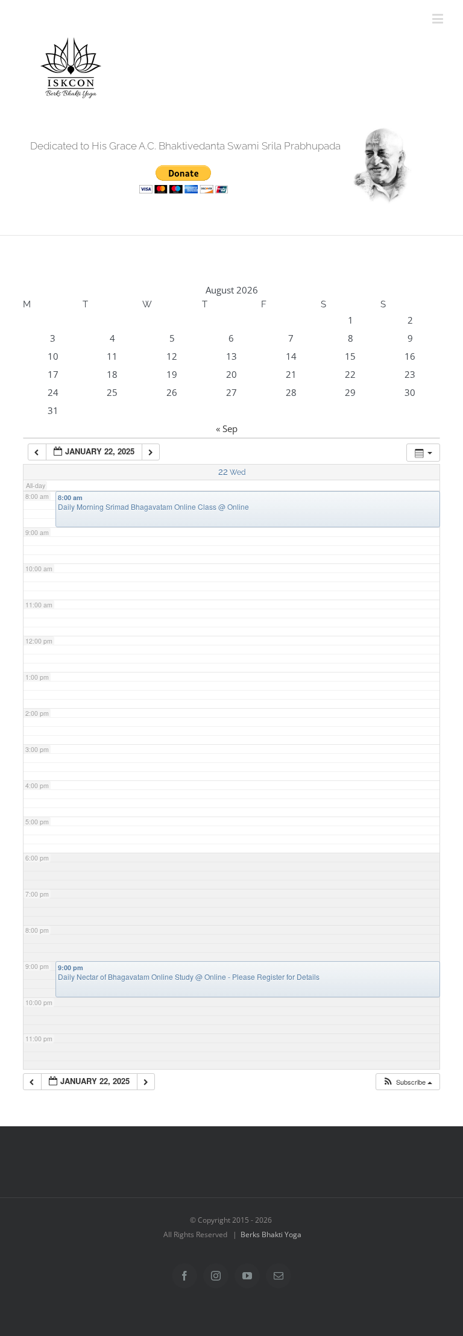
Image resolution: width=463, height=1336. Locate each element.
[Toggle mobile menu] (438, 18)
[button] (407, 1082)
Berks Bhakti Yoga (271, 1234)
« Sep (227, 428)
